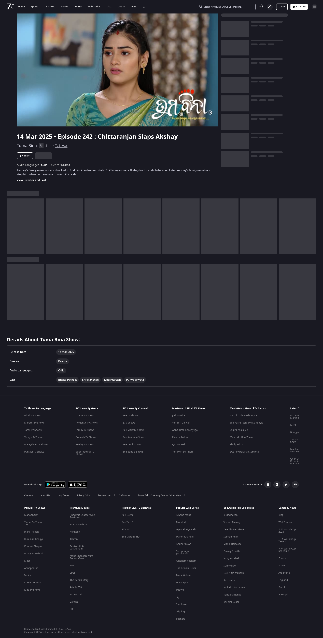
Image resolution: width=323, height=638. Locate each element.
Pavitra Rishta (180, 437)
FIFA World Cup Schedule (287, 550)
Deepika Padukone (233, 529)
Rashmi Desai (231, 602)
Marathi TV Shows (34, 423)
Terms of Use (104, 495)
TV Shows (49, 7)
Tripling (180, 611)
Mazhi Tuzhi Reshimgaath (244, 415)
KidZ (108, 7)
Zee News (127, 515)
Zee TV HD (127, 522)
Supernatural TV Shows (85, 453)
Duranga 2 (182, 582)
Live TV (121, 7)
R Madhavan (230, 515)
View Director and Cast (31, 180)
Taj (177, 597)
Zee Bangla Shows (133, 452)
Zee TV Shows (130, 415)
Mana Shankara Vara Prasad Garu (81, 557)
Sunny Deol (229, 566)
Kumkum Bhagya (34, 539)
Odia (44, 165)
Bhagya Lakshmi (33, 553)
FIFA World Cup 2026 (287, 531)
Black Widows (183, 575)
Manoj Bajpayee (232, 544)
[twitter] (286, 484)
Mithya (180, 590)
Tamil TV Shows (33, 430)
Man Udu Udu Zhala (241, 437)
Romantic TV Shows (87, 423)
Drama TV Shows (85, 415)
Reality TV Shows (85, 444)
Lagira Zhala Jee (239, 430)
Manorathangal (185, 537)
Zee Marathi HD (130, 537)
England (283, 580)
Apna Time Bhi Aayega (185, 430)
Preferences (124, 495)
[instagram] (276, 484)
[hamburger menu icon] (314, 6)
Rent (134, 7)
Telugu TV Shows (33, 437)
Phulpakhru (236, 444)
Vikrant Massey (232, 522)
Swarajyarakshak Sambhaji (245, 452)
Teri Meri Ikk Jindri (182, 452)
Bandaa (74, 602)
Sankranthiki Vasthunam (77, 547)
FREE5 (78, 7)
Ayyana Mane (183, 515)
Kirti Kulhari (230, 580)
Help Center (63, 495)
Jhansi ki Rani (31, 532)
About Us (45, 495)
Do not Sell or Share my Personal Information (159, 495)
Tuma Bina (27, 146)
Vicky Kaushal (231, 558)
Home (21, 7)
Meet (293, 425)
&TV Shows (129, 423)
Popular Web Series (187, 508)
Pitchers (180, 619)
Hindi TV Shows (33, 415)
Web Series (94, 7)
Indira (27, 575)
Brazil (281, 587)
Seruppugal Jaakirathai (182, 552)
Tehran (74, 539)
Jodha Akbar (179, 415)
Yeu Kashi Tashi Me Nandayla (246, 423)
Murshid (181, 522)
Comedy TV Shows (86, 437)
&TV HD (126, 529)
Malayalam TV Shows (36, 444)
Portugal (283, 594)
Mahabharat (31, 515)
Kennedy (75, 532)
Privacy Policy (83, 495)
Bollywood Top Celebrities (238, 508)
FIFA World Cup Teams (287, 540)
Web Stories (285, 522)
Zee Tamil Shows (132, 444)
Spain (281, 565)
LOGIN (281, 6)
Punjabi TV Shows (34, 452)
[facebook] (267, 484)
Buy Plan (301, 6)
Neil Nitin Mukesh (233, 573)
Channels (28, 495)
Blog (281, 515)
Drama (65, 165)
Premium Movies (80, 508)
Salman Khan (230, 537)
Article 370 (76, 587)
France (282, 558)
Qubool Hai (178, 444)
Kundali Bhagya (33, 546)
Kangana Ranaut (232, 595)
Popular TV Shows (34, 508)
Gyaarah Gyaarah (186, 529)
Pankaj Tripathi (231, 551)
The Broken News (186, 568)
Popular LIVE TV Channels (136, 508)
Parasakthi (76, 594)
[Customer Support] (261, 7)
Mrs (72, 565)
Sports (34, 7)
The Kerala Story (79, 580)
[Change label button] (270, 7)
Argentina (284, 573)
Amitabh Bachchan (234, 587)
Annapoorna (31, 568)
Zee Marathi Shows (133, 430)
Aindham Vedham (186, 561)
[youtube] (295, 484)
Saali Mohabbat (79, 524)
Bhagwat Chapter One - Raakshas (83, 516)
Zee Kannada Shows (134, 437)
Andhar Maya (183, 544)
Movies (65, 7)
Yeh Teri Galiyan (181, 423)
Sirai (72, 573)
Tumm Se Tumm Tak (33, 523)
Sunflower (182, 604)
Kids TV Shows (32, 590)
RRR (72, 609)
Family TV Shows (85, 430)
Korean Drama (32, 582)
